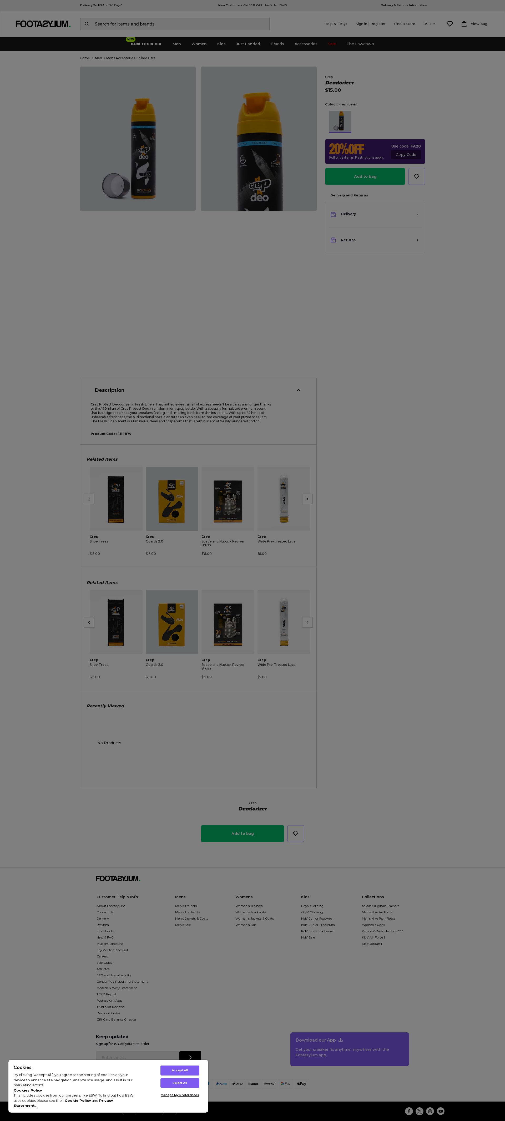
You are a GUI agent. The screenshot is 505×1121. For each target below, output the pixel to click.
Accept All (180, 1070)
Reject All (180, 1083)
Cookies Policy (28, 1090)
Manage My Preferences (180, 1095)
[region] (108, 1086)
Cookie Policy (78, 1100)
